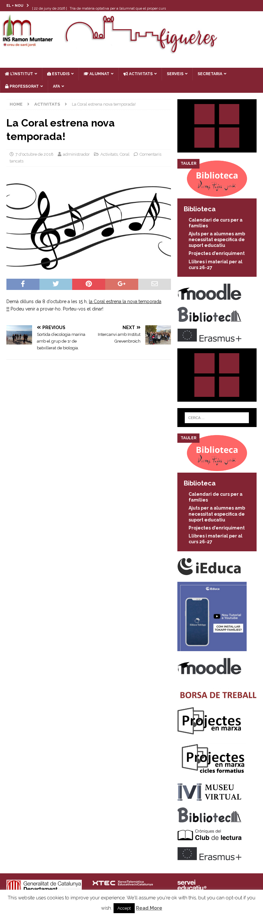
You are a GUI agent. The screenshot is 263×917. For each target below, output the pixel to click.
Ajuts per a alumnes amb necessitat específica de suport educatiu (217, 239)
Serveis (175, 74)
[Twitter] (232, 5)
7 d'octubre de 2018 (34, 154)
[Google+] (229, 137)
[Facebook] (244, 5)
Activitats (109, 154)
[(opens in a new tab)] (217, 194)
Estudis (60, 74)
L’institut (21, 74)
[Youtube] (257, 5)
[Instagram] (219, 5)
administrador (76, 154)
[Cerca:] (216, 417)
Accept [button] (124, 908)
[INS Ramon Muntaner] (131, 51)
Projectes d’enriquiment (217, 253)
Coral (125, 154)
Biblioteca (200, 209)
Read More (149, 908)
